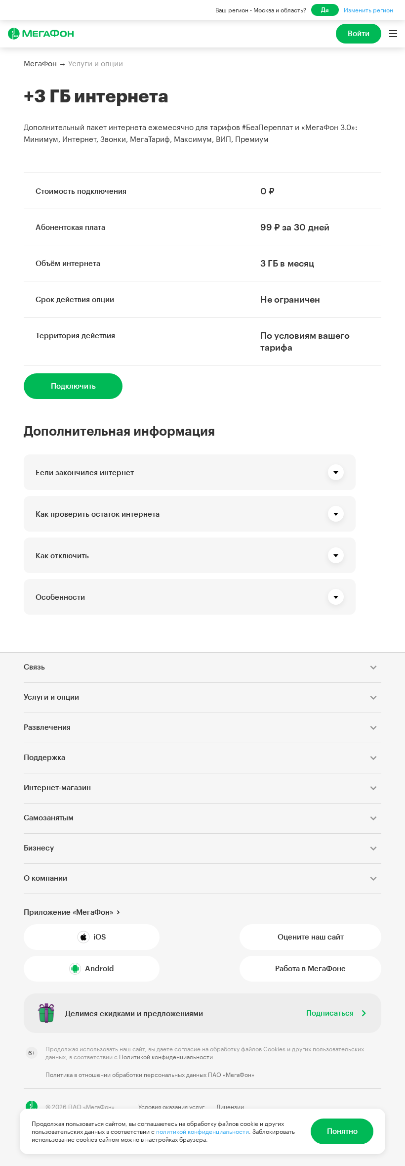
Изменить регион (368, 9)
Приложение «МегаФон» (68, 911)
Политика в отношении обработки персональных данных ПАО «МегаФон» (149, 1074)
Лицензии (230, 1106)
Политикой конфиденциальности (166, 1056)
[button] (190, 472)
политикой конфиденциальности (202, 1131)
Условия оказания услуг (171, 1106)
